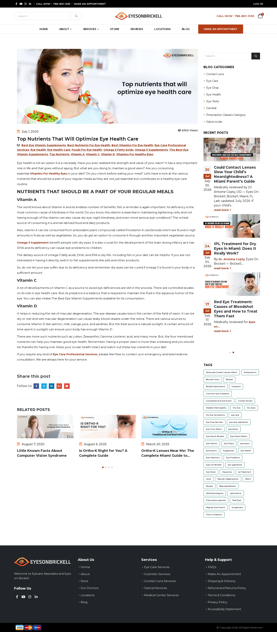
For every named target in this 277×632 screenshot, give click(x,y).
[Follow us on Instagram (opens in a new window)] (30, 597)
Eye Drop (212, 87)
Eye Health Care (58, 149)
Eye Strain (211, 472)
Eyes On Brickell (213, 465)
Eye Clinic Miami (214, 429)
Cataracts (236, 386)
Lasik (208, 479)
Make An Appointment (221, 29)
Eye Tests (212, 101)
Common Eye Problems (217, 393)
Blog (186, 29)
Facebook (36, 386)
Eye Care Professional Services (75, 354)
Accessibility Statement (224, 609)
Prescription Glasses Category (226, 115)
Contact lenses (245, 401)
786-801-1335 (61, 3)
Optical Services (155, 588)
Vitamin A (78, 154)
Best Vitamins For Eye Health (132, 145)
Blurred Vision (213, 379)
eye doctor (233, 429)
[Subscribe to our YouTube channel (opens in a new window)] (23, 597)
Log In (258, 3)
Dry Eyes (251, 408)
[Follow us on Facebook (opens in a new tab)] (16, 3)
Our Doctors (89, 588)
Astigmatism (250, 372)
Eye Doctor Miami (238, 436)
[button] (102, 467)
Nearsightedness (227, 486)
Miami (248, 479)
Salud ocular (214, 121)
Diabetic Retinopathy (216, 408)
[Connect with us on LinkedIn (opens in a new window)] (36, 597)
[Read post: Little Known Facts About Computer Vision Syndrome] (45, 426)
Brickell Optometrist (215, 386)
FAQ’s (212, 567)
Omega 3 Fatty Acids (118, 149)
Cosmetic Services (157, 574)
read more (222, 210)
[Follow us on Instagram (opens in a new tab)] (25, 3)
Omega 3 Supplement (33, 242)
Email (67, 386)
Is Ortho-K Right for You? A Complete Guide (103, 453)
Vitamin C (93, 154)
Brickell (229, 379)
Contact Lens (215, 74)
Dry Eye (236, 408)
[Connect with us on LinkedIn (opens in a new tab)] (30, 3)
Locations (162, 29)
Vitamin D (108, 154)
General (211, 108)
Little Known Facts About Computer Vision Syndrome (42, 453)
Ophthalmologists (214, 493)
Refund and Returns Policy (227, 588)
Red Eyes (236, 500)
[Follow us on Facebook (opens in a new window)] (17, 597)
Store (114, 29)
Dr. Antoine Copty (232, 259)
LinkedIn (51, 386)
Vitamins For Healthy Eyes (134, 154)
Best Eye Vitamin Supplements (43, 145)
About (64, 29)
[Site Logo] (138, 16)
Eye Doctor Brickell (215, 436)
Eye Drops (229, 443)
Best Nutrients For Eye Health (88, 145)
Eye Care (212, 81)
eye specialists (235, 465)
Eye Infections (213, 457)
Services (89, 29)
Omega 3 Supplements (151, 149)
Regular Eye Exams (215, 507)
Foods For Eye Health (87, 149)
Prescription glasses (216, 500)
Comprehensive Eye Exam (219, 401)
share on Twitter (44, 386)
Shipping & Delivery (222, 581)
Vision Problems (214, 514)
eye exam (245, 443)
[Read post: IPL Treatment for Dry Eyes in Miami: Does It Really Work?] (232, 226)
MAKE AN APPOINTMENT (90, 3)
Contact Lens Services (160, 581)
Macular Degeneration (228, 479)
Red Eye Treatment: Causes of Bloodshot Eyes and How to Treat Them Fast (235, 309)
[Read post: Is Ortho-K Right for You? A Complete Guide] (107, 426)
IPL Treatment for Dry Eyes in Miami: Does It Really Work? (235, 248)
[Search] (76, 16)
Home (44, 29)
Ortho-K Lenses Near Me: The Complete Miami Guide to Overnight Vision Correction (167, 453)
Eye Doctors (211, 443)
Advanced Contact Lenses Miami (221, 372)
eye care (235, 415)
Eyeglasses (228, 450)
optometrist (235, 493)
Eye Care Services (214, 422)
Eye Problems (233, 457)
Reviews (137, 29)
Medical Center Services (161, 595)
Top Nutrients (59, 154)
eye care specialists (238, 422)
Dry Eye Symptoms (215, 415)
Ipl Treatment (244, 472)
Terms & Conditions (221, 595)
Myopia (209, 486)
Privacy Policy (217, 602)
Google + (59, 386)
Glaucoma (227, 472)
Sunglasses (237, 507)
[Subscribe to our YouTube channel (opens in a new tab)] (21, 3)
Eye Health (38, 149)
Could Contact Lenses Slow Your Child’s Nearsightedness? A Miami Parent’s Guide (235, 174)
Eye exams (211, 450)
